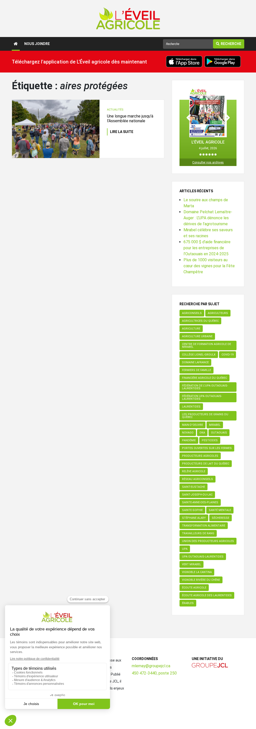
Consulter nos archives (208, 162)
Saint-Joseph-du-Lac (197, 494)
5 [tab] (212, 154)
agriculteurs (218, 313)
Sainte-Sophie (192, 510)
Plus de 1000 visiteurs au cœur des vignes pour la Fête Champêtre (209, 266)
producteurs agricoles (200, 456)
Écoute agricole (194, 587)
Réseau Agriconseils (197, 479)
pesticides (210, 440)
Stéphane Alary (194, 518)
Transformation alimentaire (203, 525)
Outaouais (219, 432)
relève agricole (193, 471)
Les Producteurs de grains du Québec (205, 416)
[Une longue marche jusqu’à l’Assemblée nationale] (56, 129)
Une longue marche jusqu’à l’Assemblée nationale (130, 118)
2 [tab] (203, 154)
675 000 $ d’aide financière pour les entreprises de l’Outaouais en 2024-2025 (207, 248)
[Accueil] (16, 44)
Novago (188, 432)
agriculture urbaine (197, 336)
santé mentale (220, 510)
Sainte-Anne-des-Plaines (200, 502)
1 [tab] (200, 154)
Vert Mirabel (191, 564)
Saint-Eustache (193, 486)
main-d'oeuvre (192, 424)
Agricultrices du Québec (200, 320)
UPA (185, 548)
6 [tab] (215, 154)
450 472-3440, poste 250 (154, 673)
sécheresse (220, 518)
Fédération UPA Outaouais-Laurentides (202, 397)
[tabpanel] (208, 119)
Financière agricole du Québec (204, 378)
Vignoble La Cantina (197, 572)
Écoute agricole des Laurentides (207, 595)
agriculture (191, 328)
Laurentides (191, 406)
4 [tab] (209, 154)
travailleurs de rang (198, 533)
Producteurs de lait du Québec (205, 463)
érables (188, 603)
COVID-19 (228, 354)
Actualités (115, 109)
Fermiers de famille (196, 370)
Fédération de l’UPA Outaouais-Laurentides (205, 387)
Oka (202, 432)
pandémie (189, 440)
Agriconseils (192, 313)
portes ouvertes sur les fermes (207, 448)
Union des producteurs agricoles (208, 541)
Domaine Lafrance (195, 362)
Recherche (231, 44)
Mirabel (214, 424)
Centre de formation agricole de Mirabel (206, 345)
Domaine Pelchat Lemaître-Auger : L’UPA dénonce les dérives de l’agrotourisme (208, 218)
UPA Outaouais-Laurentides (203, 556)
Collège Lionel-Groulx (199, 354)
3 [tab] (206, 154)
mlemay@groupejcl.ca (151, 666)
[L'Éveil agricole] (128, 19)
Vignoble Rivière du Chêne (201, 580)
